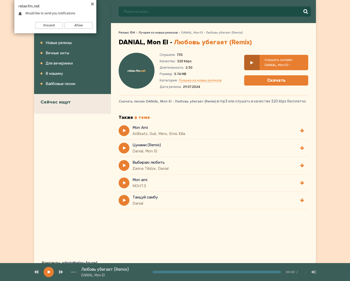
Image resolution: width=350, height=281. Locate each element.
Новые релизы (59, 42)
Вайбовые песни (60, 83)
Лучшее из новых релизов (158, 32)
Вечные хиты (57, 53)
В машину (54, 73)
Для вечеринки (59, 63)
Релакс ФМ (127, 32)
